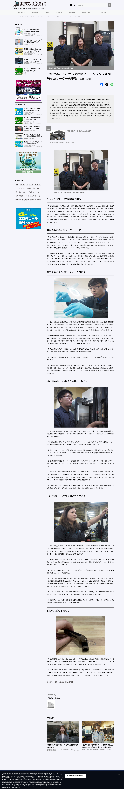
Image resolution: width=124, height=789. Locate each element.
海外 (17, 184)
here (9, 778)
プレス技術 (21, 13)
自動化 (39, 200)
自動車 (29, 188)
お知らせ (103, 13)
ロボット (25, 192)
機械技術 (72, 13)
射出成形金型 (69, 682)
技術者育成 (25, 200)
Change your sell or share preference (11, 787)
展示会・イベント (88, 13)
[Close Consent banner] (121, 773)
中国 (34, 188)
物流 (30, 192)
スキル (31, 184)
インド (39, 192)
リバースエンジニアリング (32, 196)
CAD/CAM (50, 682)
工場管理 (59, 13)
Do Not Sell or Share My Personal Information (48, 784)
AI (27, 184)
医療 (55, 682)
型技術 (47, 13)
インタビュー (22, 188)
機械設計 (35, 13)
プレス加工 (19, 196)
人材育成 (22, 184)
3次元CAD (38, 184)
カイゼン (18, 192)
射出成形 (61, 682)
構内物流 (33, 200)
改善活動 (18, 200)
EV (34, 192)
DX (38, 188)
